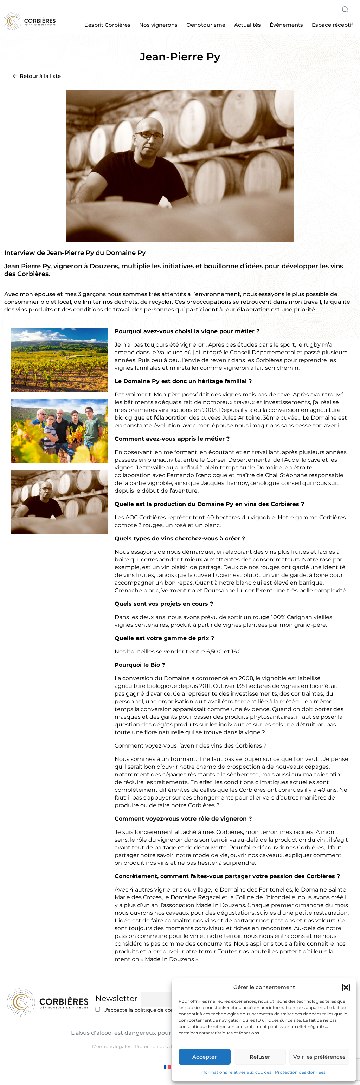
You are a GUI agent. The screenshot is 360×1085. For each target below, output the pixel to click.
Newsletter (116, 998)
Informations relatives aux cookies (235, 1072)
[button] (345, 987)
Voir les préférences (319, 1056)
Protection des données (300, 1072)
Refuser (260, 1056)
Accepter (204, 1056)
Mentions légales (111, 1046)
